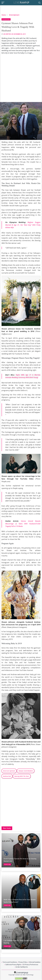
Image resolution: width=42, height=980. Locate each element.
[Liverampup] (21, 2)
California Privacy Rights (13, 964)
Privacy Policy (22, 962)
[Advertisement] (21, 78)
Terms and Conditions (10, 962)
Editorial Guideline (34, 962)
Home (4, 15)
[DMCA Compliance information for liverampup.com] (21, 978)
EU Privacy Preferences (30, 964)
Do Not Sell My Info (22, 967)
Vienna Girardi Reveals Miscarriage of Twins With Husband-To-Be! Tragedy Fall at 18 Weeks (22, 523)
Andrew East (7, 776)
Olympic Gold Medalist (25, 771)
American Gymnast (9, 771)
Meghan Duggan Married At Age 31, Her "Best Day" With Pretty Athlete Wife (22, 225)
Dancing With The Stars (21, 776)
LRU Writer (7, 34)
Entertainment (14, 15)
